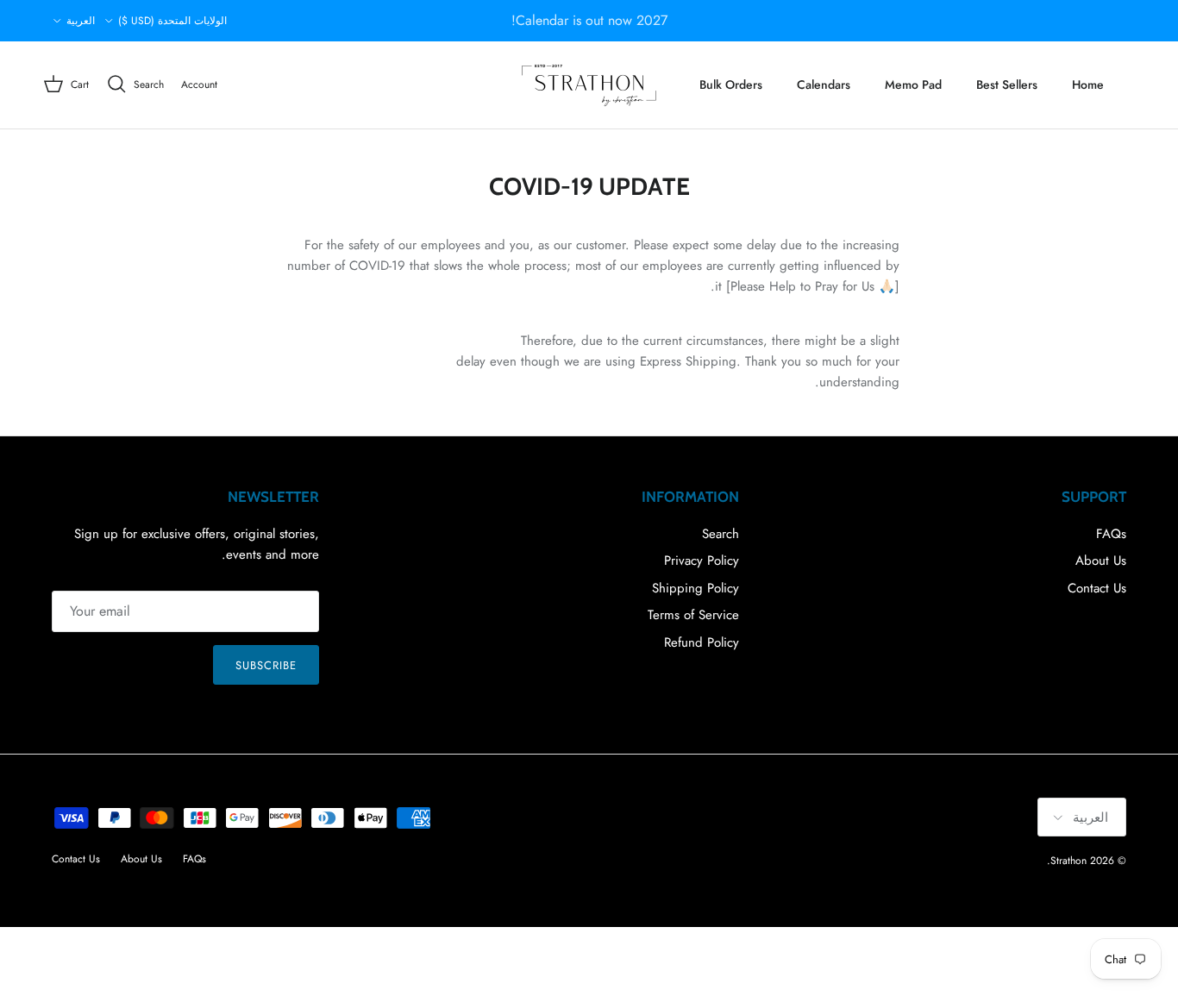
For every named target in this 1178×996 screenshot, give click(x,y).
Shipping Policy (695, 588)
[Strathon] (589, 85)
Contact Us (1097, 588)
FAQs (1111, 533)
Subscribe (266, 665)
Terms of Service (693, 614)
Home (1088, 84)
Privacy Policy (701, 560)
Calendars (823, 84)
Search (720, 533)
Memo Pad (913, 84)
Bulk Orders (730, 84)
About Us (1100, 560)
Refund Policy (701, 642)
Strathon (1068, 860)
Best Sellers (1006, 84)
